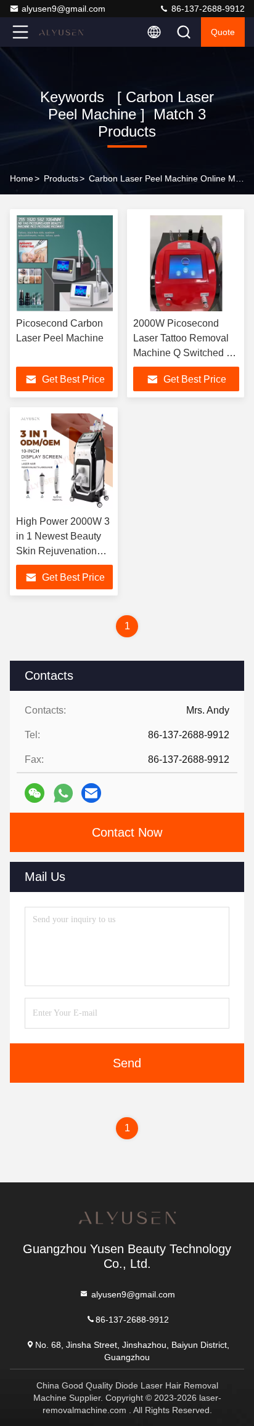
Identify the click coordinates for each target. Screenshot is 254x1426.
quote (223, 32)
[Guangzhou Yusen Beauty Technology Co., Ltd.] (61, 32)
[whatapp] (63, 793)
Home (21, 178)
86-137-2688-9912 (207, 9)
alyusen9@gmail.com (63, 9)
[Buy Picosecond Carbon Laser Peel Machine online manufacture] (64, 263)
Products (61, 178)
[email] (91, 793)
